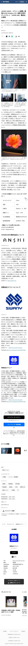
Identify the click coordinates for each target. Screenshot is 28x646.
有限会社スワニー (20, 524)
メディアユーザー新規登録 (14, 424)
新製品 (10, 487)
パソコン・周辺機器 (13, 477)
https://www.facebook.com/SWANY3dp (16, 350)
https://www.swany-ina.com (18, 560)
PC (18, 490)
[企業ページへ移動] (14, 538)
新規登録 (22, 1)
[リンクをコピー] (19, 36)
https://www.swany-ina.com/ (15, 347)
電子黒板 (17, 483)
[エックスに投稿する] (6, 36)
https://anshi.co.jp (12, 280)
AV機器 (4, 477)
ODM (16, 487)
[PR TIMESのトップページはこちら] (6, 1)
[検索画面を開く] (26, 2)
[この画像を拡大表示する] (6, 450)
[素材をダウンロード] (16, 36)
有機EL (4, 483)
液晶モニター (5, 490)
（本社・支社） (11, 496)
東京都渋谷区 (4, 496)
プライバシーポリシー (14, 631)
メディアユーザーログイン (14, 417)
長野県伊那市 (4, 498)
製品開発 (4, 487)
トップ (3, 524)
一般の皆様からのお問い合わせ (14, 640)
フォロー (14, 552)
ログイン (17, 1)
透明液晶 (11, 483)
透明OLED (22, 487)
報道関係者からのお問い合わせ (14, 634)
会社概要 (5, 631)
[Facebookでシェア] (9, 36)
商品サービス (5, 470)
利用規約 (23, 631)
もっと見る (24, 592)
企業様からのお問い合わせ (14, 637)
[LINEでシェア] (12, 36)
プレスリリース (10, 524)
